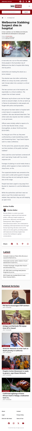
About (3, 411)
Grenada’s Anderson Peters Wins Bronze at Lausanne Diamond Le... (15, 257)
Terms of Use (20, 418)
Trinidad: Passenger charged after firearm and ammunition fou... (15, 266)
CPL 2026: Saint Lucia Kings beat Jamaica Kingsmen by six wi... (14, 271)
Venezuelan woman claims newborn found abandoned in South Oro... (15, 261)
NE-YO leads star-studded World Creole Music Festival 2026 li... (14, 276)
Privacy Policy (20, 415)
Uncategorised (10, 17)
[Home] (2, 18)
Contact (19, 411)
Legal (3, 415)
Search (26, 12)
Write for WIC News (7, 418)
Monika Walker (9, 36)
